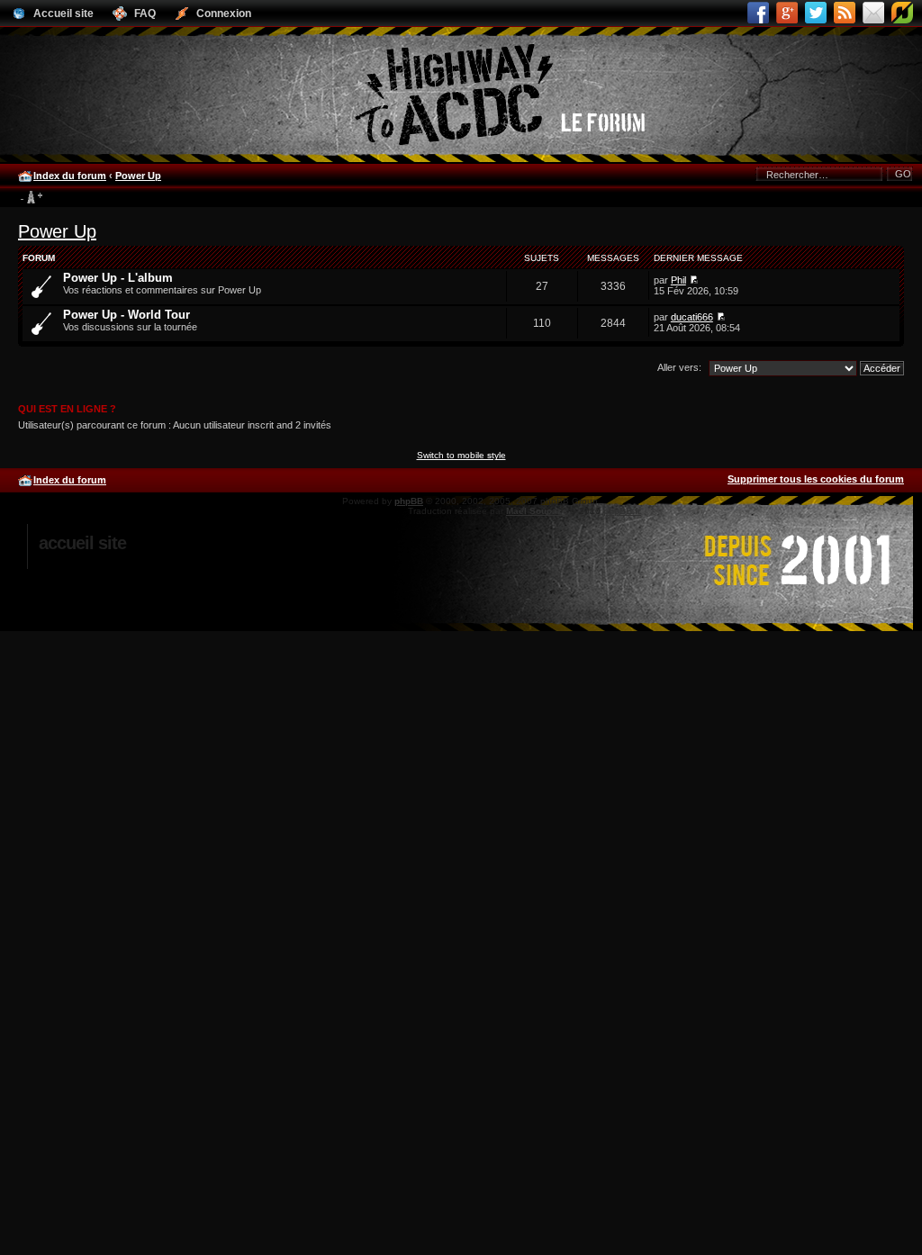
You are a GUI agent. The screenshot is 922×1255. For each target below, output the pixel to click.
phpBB (408, 501)
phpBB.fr (622, 511)
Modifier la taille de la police (31, 198)
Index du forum (69, 175)
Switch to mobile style (461, 455)
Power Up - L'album (118, 277)
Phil (678, 280)
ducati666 (692, 316)
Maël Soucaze (536, 511)
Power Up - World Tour (126, 314)
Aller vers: (679, 367)
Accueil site (82, 543)
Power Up (138, 175)
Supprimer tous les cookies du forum (816, 479)
